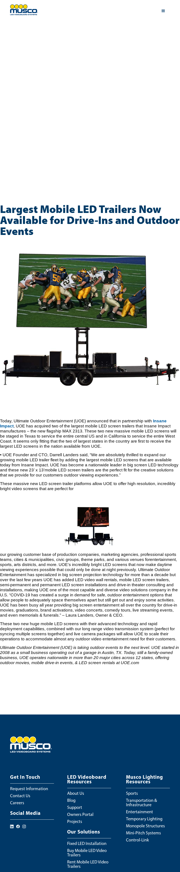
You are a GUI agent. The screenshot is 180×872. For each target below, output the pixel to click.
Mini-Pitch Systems (143, 833)
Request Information (29, 788)
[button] (163, 11)
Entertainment (139, 812)
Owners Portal (80, 814)
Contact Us (20, 795)
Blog (71, 800)
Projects (74, 821)
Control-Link (137, 840)
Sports (132, 793)
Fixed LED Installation (86, 843)
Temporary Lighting (144, 819)
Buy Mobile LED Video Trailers (87, 852)
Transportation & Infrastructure (141, 802)
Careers (17, 803)
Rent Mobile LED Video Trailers (87, 864)
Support (74, 807)
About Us (75, 793)
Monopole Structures (145, 826)
